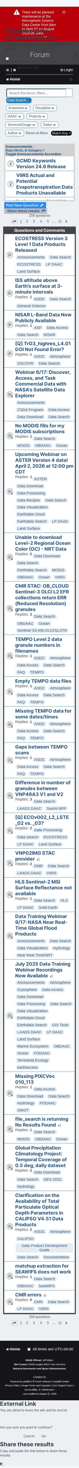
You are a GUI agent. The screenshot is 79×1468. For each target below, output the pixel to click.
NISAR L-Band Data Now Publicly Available (43, 317)
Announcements (31, 257)
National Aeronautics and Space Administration (39, 1368)
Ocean (61, 445)
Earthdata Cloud (31, 514)
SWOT (23, 1110)
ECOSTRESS (29, 264)
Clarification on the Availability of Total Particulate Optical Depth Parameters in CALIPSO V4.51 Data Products (39, 1209)
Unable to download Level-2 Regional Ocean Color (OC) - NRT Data (43, 543)
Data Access (57, 328)
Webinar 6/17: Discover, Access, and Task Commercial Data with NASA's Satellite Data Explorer (43, 384)
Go (44, 1436)
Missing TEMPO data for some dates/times (43, 714)
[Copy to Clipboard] (1, 1464)
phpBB (26, 1381)
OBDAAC (43, 445)
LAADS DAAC (29, 808)
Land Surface (28, 271)
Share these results (23, 211)
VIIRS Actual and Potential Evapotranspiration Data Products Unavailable (44, 184)
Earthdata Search (32, 521)
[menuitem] (66, 70)
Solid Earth (48, 907)
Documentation (56, 1257)
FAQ (21, 672)
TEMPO (37, 672)
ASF (38, 328)
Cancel (29, 1436)
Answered (16, 108)
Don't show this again (19, 59)
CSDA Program (30, 410)
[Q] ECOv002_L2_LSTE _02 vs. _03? (42, 820)
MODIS (23, 445)
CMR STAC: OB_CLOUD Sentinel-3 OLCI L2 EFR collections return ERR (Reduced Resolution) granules (42, 597)
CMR (38, 866)
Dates (48, 124)
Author (13, 133)
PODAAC (42, 1053)
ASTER (40, 479)
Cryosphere (27, 990)
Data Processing (31, 493)
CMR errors (28, 1295)
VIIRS (60, 577)
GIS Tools (60, 1025)
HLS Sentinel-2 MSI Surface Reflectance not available (43, 887)
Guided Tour (30, 67)
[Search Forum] (69, 91)
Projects (35, 116)
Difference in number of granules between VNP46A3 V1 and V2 (43, 788)
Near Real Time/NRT (34, 955)
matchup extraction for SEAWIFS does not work (43, 1269)
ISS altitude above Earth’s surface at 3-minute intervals (39, 286)
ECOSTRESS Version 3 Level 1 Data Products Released (41, 244)
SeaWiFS (47, 1286)
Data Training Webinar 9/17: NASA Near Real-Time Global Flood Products (41, 925)
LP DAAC (54, 264)
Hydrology (61, 948)
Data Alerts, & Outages (23, 150)
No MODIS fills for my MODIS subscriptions (40, 428)
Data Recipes (28, 500)
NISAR (49, 335)
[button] (14, 221)
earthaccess (27, 1067)
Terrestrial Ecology (32, 1060)
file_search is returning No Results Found (41, 1122)
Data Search (60, 257)
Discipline (43, 108)
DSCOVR (25, 363)
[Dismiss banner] (64, 12)
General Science (31, 306)
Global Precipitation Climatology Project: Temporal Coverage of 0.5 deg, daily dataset (41, 1156)
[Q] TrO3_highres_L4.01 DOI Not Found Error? (43, 346)
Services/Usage (20, 124)
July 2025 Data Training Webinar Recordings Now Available (42, 970)
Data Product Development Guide (44, 1248)
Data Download (30, 417)
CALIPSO (25, 1239)
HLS (64, 900)
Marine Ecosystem (32, 1046)
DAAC (13, 116)
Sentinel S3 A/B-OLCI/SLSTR (42, 630)
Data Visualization (32, 507)
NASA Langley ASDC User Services (47, 1364)
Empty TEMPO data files (43, 681)
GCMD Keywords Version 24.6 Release (41, 163)
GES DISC (53, 1179)
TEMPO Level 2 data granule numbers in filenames (38, 645)
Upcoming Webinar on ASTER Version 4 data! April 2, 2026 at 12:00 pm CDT (44, 463)
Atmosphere (60, 356)
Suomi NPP (56, 808)
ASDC (39, 299)
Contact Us (39, 1377)
